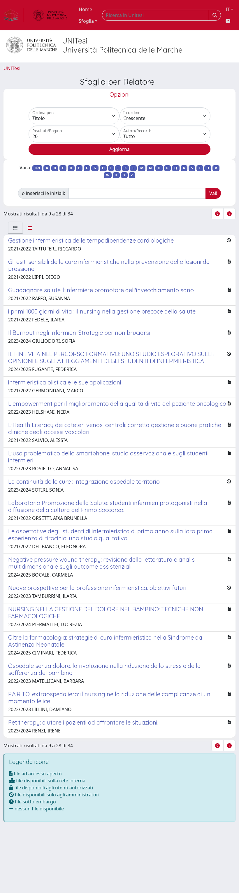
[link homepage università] (50, 15)
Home (85, 9)
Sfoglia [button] (86, 21)
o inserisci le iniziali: (43, 193)
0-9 (37, 168)
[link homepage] (13, 15)
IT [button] (228, 9)
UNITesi (11, 68)
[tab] (15, 228)
